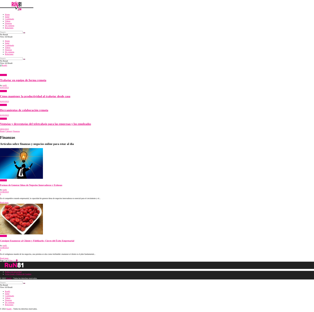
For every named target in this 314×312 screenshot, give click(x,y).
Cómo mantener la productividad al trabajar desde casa (35, 96)
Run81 (9, 278)
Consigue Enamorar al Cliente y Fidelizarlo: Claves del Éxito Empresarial (37, 240)
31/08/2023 (4, 192)
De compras (9, 26)
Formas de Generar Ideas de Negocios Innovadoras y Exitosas (31, 185)
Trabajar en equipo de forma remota (23, 80)
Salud (7, 17)
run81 (4, 85)
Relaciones (9, 28)
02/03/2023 (4, 101)
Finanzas (8, 23)
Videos (7, 21)
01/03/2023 (4, 115)
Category (8, 131)
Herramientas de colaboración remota (24, 110)
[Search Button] (24, 32)
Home (7, 15)
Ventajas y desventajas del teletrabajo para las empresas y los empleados (45, 123)
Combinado (9, 19)
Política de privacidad (13, 272)
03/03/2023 (4, 88)
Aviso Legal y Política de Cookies (18, 274)
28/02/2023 (4, 129)
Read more (4, 202)
